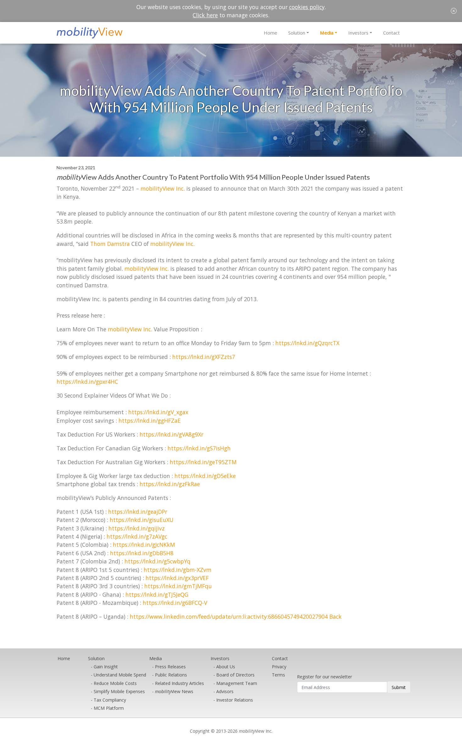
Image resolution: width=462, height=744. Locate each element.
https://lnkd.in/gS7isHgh (199, 448)
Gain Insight (106, 667)
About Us (225, 667)
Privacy (279, 667)
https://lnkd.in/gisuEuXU (141, 520)
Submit (399, 687)
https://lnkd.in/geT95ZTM (203, 462)
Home (270, 33)
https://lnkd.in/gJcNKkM (144, 544)
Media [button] (326, 33)
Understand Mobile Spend (120, 675)
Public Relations (171, 675)
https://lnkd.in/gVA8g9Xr (171, 434)
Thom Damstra (110, 243)
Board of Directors (235, 675)
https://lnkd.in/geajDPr (137, 511)
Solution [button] (296, 33)
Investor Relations (234, 700)
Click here (205, 15)
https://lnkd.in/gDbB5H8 (141, 553)
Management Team (236, 683)
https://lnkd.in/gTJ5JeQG (156, 594)
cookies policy (307, 7)
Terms (278, 675)
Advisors (225, 691)
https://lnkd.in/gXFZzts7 (203, 357)
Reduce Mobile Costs (115, 683)
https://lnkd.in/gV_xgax (158, 412)
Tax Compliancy (110, 700)
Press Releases (170, 667)
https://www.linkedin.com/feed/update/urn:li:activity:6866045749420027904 (229, 616)
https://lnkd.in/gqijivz (136, 528)
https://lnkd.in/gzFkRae (170, 484)
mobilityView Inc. (162, 188)
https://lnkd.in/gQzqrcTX (307, 343)
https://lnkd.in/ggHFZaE (149, 420)
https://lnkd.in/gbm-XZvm (178, 569)
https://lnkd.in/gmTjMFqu (178, 586)
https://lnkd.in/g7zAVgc (137, 536)
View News (174, 691)
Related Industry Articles (179, 683)
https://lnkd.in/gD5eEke (205, 476)
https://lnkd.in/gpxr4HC (87, 381)
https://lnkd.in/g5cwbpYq (157, 561)
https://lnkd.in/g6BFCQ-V (175, 602)
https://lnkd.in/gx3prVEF (177, 578)
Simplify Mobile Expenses (119, 691)
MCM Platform (109, 708)
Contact (391, 33)
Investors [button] (358, 33)
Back (335, 616)
